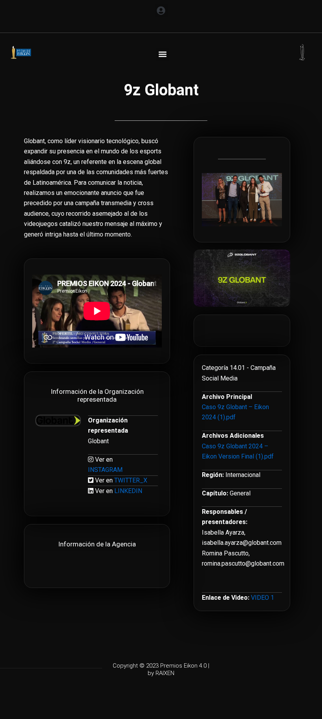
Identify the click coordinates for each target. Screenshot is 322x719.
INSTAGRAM (105, 469)
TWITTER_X (130, 480)
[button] (161, 10)
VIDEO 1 (262, 597)
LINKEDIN (128, 491)
